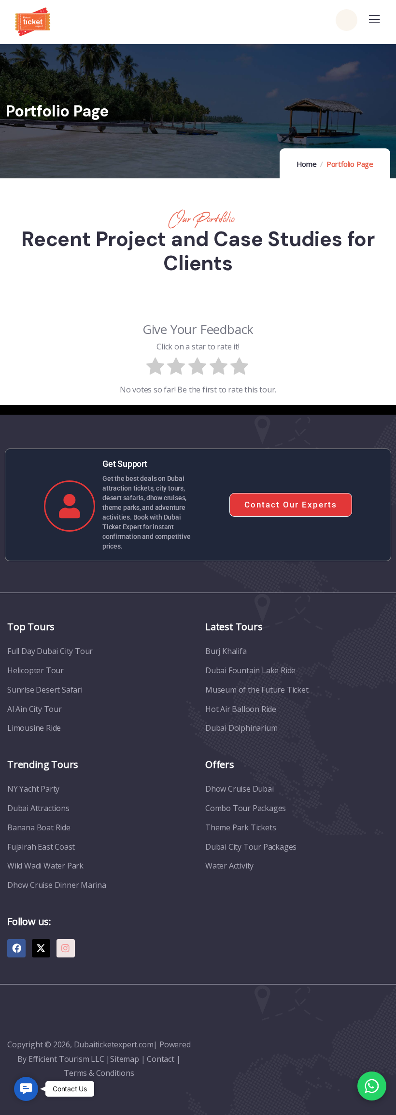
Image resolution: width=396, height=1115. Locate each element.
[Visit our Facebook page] (16, 948)
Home (307, 164)
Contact (160, 1059)
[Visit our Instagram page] (66, 948)
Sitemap (124, 1059)
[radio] (156, 368)
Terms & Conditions (99, 1073)
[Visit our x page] (41, 948)
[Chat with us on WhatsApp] (371, 1086)
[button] (26, 1089)
